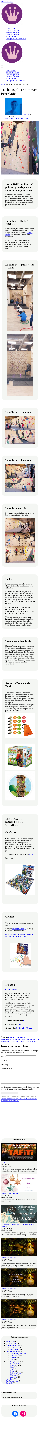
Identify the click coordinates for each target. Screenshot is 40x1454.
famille (31, 1039)
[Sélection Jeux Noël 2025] (19, 1183)
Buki (25, 1021)
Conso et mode (11, 28)
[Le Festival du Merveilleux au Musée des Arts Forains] (19, 1214)
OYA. (31, 854)
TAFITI (4, 1162)
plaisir (31, 1041)
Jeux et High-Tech (12, 32)
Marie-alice (26, 114)
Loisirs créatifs (15, 1373)
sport (35, 1041)
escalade (26, 1039)
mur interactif (21, 1041)
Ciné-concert (14, 1363)
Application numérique (18, 1353)
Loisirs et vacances (12, 34)
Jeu (11, 1369)
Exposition (14, 1365)
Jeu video (13, 1357)
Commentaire (6, 1069)
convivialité (10, 1039)
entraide (21, 1039)
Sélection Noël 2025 (8, 1257)
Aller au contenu (7, 2)
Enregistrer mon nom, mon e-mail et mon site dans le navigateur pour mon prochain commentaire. (20, 1088)
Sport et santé (24, 118)
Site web (4, 1065)
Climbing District (11, 989)
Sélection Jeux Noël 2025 (10, 1193)
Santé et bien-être (12, 37)
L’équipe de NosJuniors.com (16, 39)
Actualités (13, 1347)
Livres (12, 1371)
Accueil (3, 84)
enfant (16, 1039)
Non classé (10, 1379)
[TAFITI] (19, 1152)
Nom (3, 1056)
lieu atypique (12, 1041)
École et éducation (12, 30)
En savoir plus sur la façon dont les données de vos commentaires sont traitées (19, 1100)
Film (12, 1367)
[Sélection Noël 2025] (19, 1247)
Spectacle (13, 1377)
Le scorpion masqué (19, 929)
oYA (27, 1041)
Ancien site (10, 1341)
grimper (37, 1039)
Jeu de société (15, 1355)
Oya (19, 1024)
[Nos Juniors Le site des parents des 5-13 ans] (12, 24)
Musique (13, 1375)
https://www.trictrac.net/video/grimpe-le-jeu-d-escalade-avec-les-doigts (19, 935)
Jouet (12, 1359)
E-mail (4, 1061)
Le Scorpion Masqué (24, 1028)
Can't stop (15, 1037)
